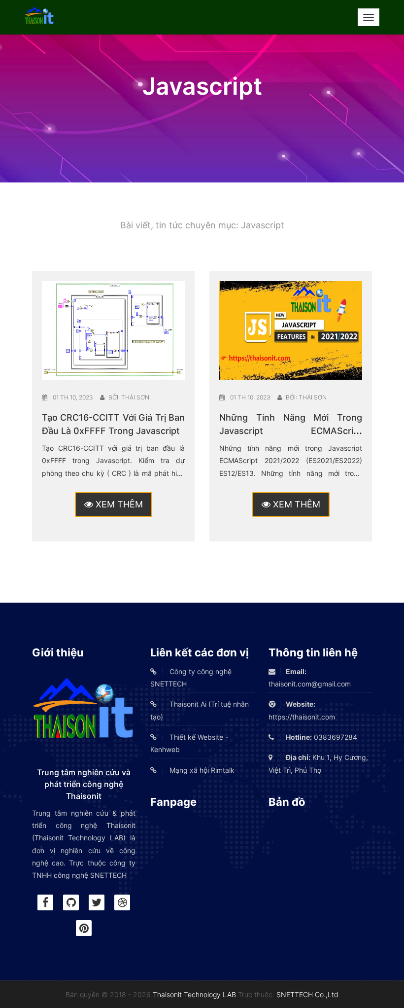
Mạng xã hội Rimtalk (201, 770)
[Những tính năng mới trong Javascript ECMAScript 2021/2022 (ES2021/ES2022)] (290, 329)
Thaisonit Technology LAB (194, 994)
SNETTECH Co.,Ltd (307, 994)
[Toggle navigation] (368, 17)
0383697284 (321, 737)
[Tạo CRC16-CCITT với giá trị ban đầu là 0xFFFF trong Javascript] (113, 329)
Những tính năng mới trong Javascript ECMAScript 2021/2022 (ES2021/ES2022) (290, 430)
